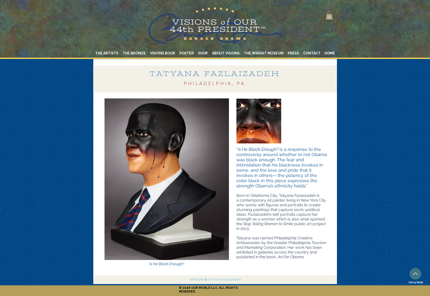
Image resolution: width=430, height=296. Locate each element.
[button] (329, 15)
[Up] (415, 274)
